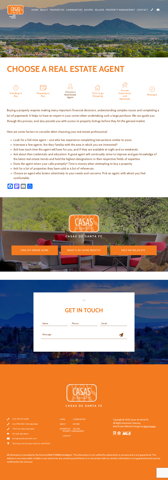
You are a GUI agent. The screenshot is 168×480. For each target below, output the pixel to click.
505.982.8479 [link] (22, 434)
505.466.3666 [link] (32, 424)
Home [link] (35, 10)
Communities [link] (74, 10)
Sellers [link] (99, 10)
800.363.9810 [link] (28, 429)
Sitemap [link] (136, 423)
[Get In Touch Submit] (121, 335)
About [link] (44, 10)
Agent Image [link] (149, 426)
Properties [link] (57, 10)
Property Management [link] (120, 10)
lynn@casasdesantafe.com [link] (24, 438)
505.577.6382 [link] (23, 419)
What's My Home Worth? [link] (84, 250)
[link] (15, 10)
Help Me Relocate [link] (133, 250)
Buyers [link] (88, 10)
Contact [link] (142, 10)
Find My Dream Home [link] (34, 250)
